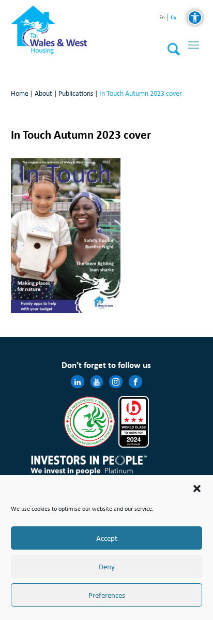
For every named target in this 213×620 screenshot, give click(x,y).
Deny (107, 566)
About (43, 93)
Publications (75, 93)
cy (173, 17)
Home (19, 93)
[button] (197, 488)
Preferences (106, 595)
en (162, 18)
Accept (106, 538)
